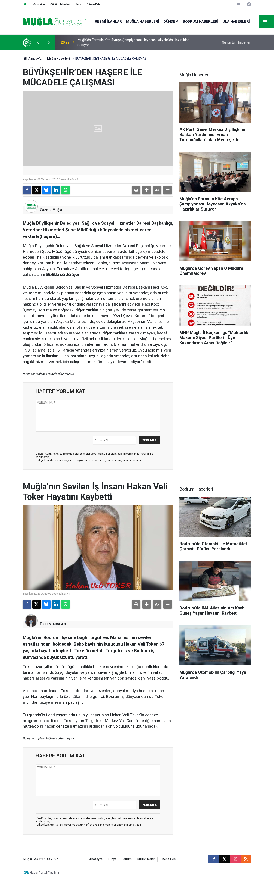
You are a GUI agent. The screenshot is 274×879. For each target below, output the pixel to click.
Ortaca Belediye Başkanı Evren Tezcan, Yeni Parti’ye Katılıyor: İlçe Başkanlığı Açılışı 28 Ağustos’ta (133, 42)
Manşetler (39, 4)
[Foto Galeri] (249, 4)
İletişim (127, 859)
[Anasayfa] (25, 4)
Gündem (171, 21)
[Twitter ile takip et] (224, 859)
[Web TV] (238, 4)
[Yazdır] (136, 190)
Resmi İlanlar (108, 21)
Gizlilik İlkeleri (146, 859)
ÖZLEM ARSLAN (53, 624)
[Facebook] (27, 190)
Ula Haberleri (236, 21)
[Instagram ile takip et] (235, 859)
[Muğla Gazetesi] (54, 21)
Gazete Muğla (51, 210)
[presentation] (38, 42)
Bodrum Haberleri (200, 21)
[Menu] (265, 22)
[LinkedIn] (56, 190)
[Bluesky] (46, 190)
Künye (112, 859)
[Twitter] (36, 190)
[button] (146, 190)
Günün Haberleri (60, 4)
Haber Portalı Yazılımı (44, 872)
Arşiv (78, 4)
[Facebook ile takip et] (213, 859)
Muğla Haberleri (142, 21)
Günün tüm (236, 42)
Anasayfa (35, 58)
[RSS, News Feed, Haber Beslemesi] (246, 859)
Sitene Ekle (93, 4)
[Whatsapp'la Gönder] (65, 190)
